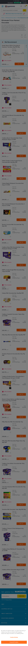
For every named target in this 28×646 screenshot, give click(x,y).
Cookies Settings (14, 637)
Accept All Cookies (14, 642)
